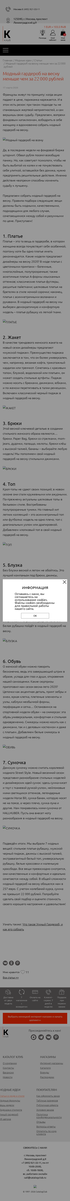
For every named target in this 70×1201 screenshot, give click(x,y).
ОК (35, 615)
